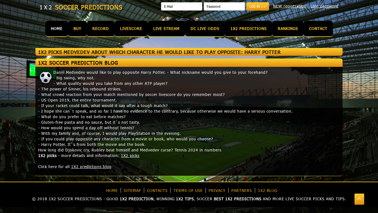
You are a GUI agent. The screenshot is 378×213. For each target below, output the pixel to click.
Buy (77, 28)
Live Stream (166, 28)
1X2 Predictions (249, 28)
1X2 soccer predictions (75, 198)
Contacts (157, 190)
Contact (318, 28)
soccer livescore (160, 94)
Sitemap (132, 190)
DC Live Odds (205, 28)
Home (57, 28)
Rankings (288, 28)
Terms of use (188, 190)
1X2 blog (267, 190)
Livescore (131, 28)
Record (100, 28)
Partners (241, 190)
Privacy (217, 190)
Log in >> (257, 6)
